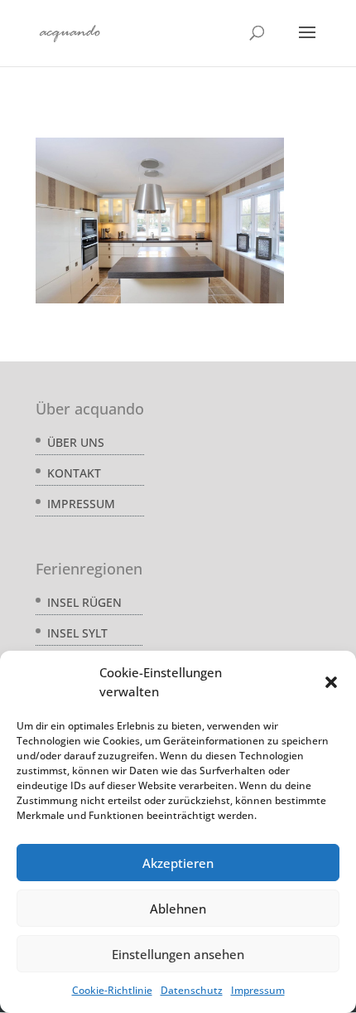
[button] (331, 682)
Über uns (75, 442)
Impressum (258, 990)
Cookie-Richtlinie (112, 990)
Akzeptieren (178, 863)
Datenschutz (192, 990)
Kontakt (74, 473)
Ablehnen (178, 908)
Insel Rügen (84, 602)
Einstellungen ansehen (178, 954)
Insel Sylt (77, 633)
